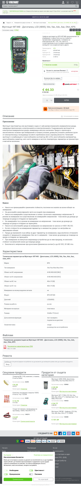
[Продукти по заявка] (67, 2)
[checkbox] (6, 470)
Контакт (56, 467)
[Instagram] (69, 433)
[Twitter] (64, 433)
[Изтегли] (5, 347)
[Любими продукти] (72, 2)
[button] (8, 455)
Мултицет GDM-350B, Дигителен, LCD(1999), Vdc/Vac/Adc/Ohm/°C (63, 380)
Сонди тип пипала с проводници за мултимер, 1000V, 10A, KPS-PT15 (25, 409)
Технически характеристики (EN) (20, 346)
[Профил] (63, 2)
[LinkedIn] (73, 433)
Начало (4, 448)
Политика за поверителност (43, 455)
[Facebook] (60, 433)
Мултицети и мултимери (68, 391)
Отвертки (24, 389)
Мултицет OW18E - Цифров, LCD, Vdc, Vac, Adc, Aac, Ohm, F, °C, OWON (64, 412)
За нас (55, 448)
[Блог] (55, 433)
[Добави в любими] (78, 90)
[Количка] (78, 3)
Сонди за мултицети (28, 421)
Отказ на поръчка (33, 451)
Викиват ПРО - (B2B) (60, 457)
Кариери (56, 464)
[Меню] (3, 2)
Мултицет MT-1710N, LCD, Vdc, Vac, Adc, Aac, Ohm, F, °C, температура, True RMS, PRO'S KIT (65, 396)
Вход (7, 364)
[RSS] (77, 433)
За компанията (58, 451)
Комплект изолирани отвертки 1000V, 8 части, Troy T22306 (26, 393)
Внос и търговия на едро (61, 454)
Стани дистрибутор (59, 460)
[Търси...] (76, 6)
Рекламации (31, 448)
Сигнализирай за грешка (71, 116)
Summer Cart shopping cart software (40, 484)
